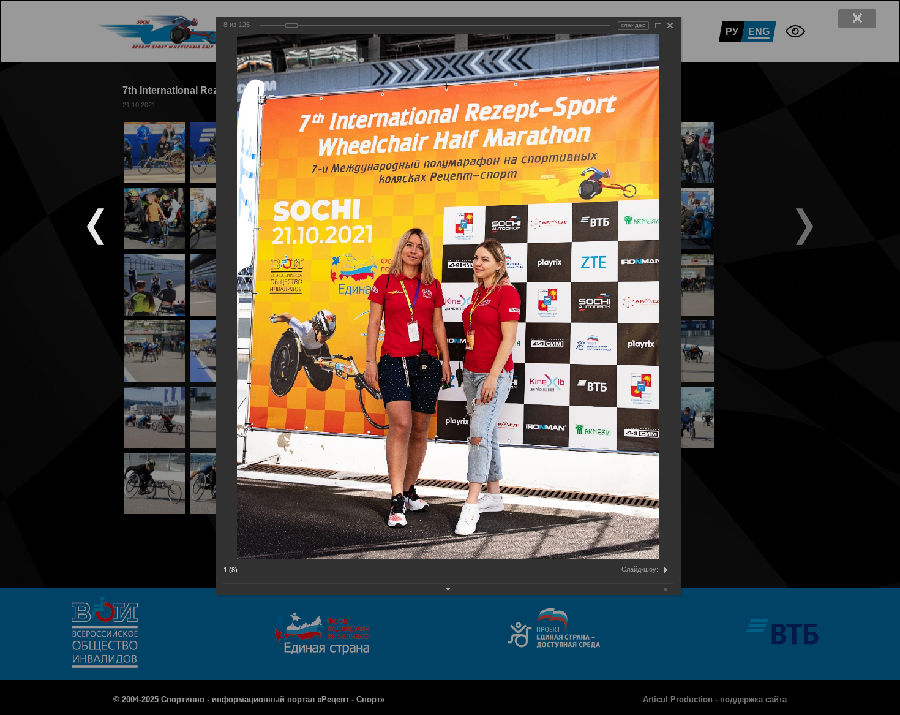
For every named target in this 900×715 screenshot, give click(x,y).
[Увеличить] (658, 25)
